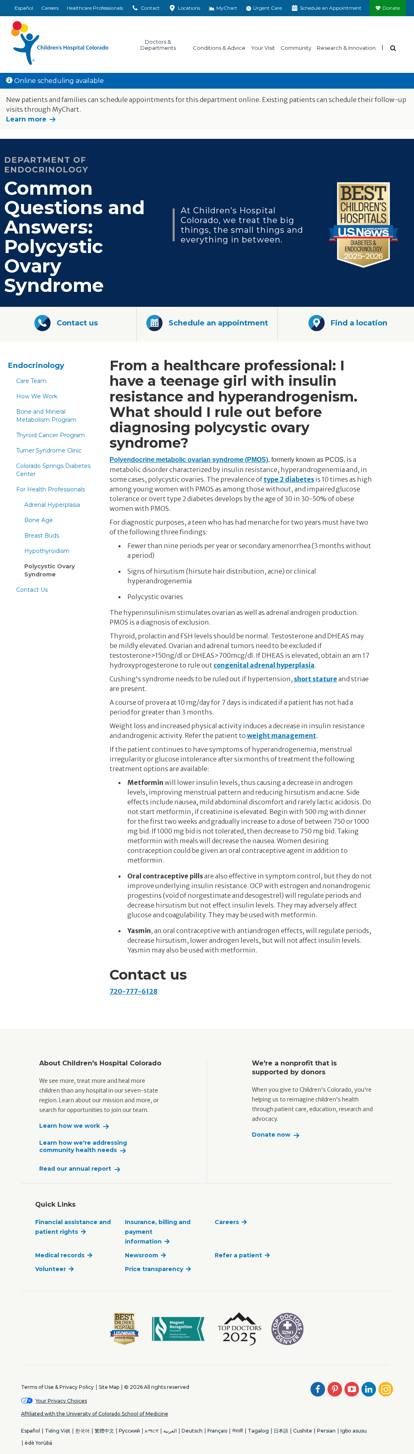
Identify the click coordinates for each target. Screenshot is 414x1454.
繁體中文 (104, 1431)
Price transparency (154, 1269)
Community (296, 48)
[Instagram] (385, 1389)
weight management (281, 735)
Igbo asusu (353, 1431)
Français (217, 1431)
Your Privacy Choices (61, 1401)
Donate (391, 8)
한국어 (82, 1431)
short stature (315, 679)
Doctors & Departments (158, 44)
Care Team (31, 381)
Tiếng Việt (57, 1431)
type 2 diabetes (289, 479)
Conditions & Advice (219, 48)
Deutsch (192, 1431)
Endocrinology (36, 365)
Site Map (109, 1387)
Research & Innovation (346, 48)
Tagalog (258, 1431)
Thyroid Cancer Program (50, 435)
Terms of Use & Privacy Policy (57, 1387)
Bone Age (38, 520)
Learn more (26, 119)
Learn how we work (69, 1125)
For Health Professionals (50, 489)
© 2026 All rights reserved (156, 1387)
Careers (50, 8)
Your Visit (263, 48)
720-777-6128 (133, 991)
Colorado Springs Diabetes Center (53, 470)
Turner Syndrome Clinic (49, 450)
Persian (326, 1431)
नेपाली (237, 1431)
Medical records (59, 1255)
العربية (170, 1431)
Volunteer (50, 1269)
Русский (129, 1431)
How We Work (36, 396)
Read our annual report (75, 1168)
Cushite (302, 1431)
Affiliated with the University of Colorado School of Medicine (94, 1414)
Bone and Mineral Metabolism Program (46, 415)
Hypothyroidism (47, 551)
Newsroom (141, 1255)
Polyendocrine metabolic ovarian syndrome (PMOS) (189, 459)
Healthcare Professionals (95, 8)
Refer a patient (238, 1255)
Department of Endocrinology (46, 164)
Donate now (271, 1134)
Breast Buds (41, 535)
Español (24, 8)
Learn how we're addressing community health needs (83, 1146)
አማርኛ (151, 1431)
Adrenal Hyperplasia (52, 504)
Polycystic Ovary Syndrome (49, 570)
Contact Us (32, 589)
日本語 (281, 1431)
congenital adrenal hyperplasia (264, 665)
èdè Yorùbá (38, 1443)
